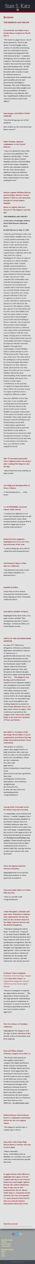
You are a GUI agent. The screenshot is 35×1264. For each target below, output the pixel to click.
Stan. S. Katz (17, 6)
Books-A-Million (6, 1246)
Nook (3, 1253)
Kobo (3, 1256)
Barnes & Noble (6, 1244)
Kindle (3, 1251)
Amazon (4, 1242)
